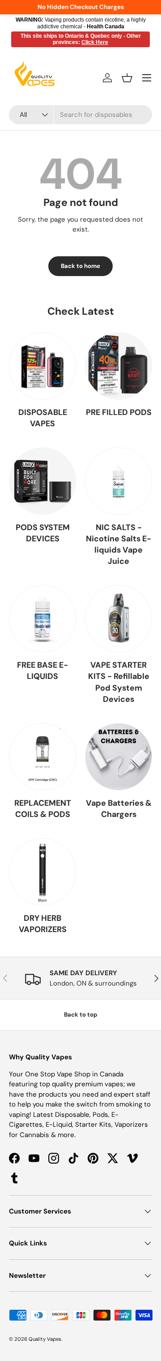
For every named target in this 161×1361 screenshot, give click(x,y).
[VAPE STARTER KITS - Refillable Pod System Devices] (118, 618)
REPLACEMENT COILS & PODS (42, 809)
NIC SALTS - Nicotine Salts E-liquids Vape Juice (118, 544)
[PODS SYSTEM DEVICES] (42, 481)
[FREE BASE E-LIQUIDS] (42, 618)
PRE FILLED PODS (119, 412)
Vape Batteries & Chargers (119, 809)
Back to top (80, 1014)
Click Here (94, 42)
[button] (127, 78)
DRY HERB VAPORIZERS (43, 924)
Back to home (80, 266)
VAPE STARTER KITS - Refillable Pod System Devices (118, 682)
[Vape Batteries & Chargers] (118, 756)
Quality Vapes (45, 1339)
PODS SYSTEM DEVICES (43, 533)
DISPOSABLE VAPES (42, 418)
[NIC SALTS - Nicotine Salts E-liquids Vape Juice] (118, 481)
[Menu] (147, 78)
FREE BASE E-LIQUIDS (42, 671)
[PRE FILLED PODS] (118, 366)
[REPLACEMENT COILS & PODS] (42, 756)
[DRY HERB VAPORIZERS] (42, 872)
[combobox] (80, 114)
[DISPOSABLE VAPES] (42, 366)
